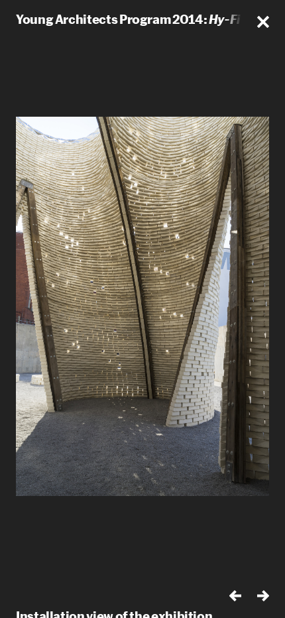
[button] (263, 22)
